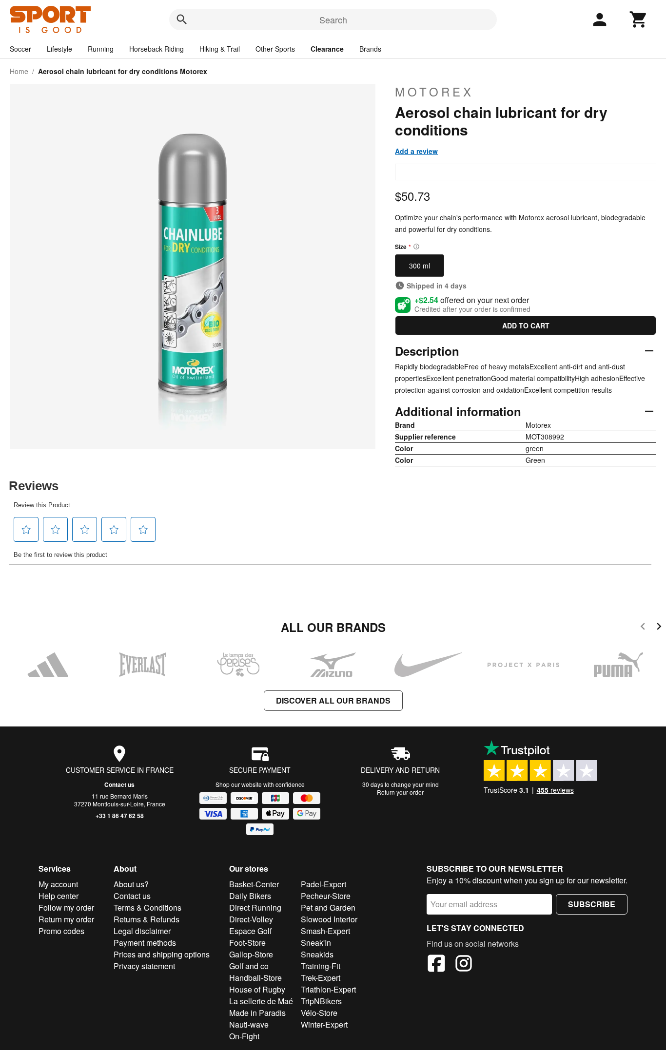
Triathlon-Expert (328, 989)
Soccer (20, 49)
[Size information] (416, 246)
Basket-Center (254, 884)
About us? (131, 884)
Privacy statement (144, 966)
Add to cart (525, 325)
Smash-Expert (325, 930)
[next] (659, 627)
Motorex (434, 91)
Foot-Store (247, 942)
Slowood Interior (329, 919)
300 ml (419, 265)
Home (19, 71)
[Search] (182, 19)
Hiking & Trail (219, 49)
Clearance (327, 49)
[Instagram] (463, 965)
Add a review (416, 151)
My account (58, 884)
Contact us (119, 784)
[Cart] (638, 19)
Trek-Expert (320, 977)
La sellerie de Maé (261, 1001)
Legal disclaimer (142, 930)
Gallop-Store (251, 954)
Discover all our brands (333, 700)
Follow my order (66, 907)
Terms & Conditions (147, 907)
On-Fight (244, 1036)
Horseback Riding (156, 49)
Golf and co (249, 966)
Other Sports (275, 49)
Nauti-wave (249, 1024)
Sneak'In (316, 942)
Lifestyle (59, 49)
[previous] (643, 627)
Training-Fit (320, 966)
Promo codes (61, 930)
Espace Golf (250, 930)
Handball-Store (255, 977)
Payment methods (145, 942)
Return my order (66, 919)
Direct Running (255, 907)
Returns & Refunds (146, 919)
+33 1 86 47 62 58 (120, 815)
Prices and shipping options (162, 954)
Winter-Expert (324, 1024)
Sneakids (317, 954)
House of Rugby (257, 989)
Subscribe (591, 904)
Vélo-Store (319, 1012)
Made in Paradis (257, 1012)
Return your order (400, 792)
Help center (58, 895)
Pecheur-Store (326, 895)
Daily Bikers (250, 895)
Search (333, 19)
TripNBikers (321, 1001)
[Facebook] (436, 965)
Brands (370, 49)
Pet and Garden (328, 907)
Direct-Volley (251, 919)
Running (101, 49)
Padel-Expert (323, 884)
